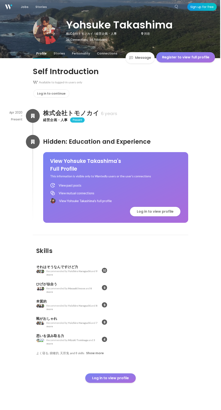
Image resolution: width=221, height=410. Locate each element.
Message (143, 57)
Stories (59, 53)
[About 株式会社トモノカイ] (33, 116)
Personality (81, 53)
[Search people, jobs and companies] (176, 7)
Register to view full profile (185, 57)
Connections (107, 53)
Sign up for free (202, 7)
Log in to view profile (155, 211)
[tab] (41, 53)
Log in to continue (51, 93)
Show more (95, 353)
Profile (41, 53)
